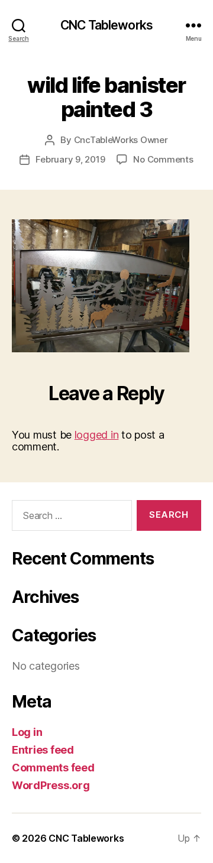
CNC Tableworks (106, 25)
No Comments (163, 159)
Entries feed (43, 750)
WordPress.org (51, 785)
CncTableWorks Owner (121, 139)
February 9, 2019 (70, 159)
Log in (27, 732)
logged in (97, 435)
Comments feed (53, 767)
